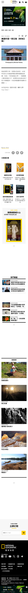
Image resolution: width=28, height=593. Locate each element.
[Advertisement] (14, 103)
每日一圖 (11, 30)
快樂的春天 (4, 380)
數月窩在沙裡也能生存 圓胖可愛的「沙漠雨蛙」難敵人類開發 (18, 313)
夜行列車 (4, 403)
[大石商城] (26, 2)
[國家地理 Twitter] (14, 556)
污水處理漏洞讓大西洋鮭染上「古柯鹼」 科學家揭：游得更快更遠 (18, 306)
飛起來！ (4, 472)
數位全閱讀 (4, 568)
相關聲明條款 (20, 564)
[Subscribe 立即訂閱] (24, 533)
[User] (20, 2)
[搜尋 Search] (23, 2)
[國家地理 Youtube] (10, 556)
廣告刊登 (10, 566)
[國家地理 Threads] (18, 556)
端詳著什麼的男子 (7, 426)
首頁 (2, 30)
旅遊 (6, 30)
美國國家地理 (11, 564)
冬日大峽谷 (4, 449)
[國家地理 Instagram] (6, 556)
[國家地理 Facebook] (2, 556)
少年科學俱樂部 (6, 571)
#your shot (5, 147)
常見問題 (3, 566)
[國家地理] (14, 3)
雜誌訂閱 (19, 566)
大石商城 (10, 568)
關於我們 (3, 564)
